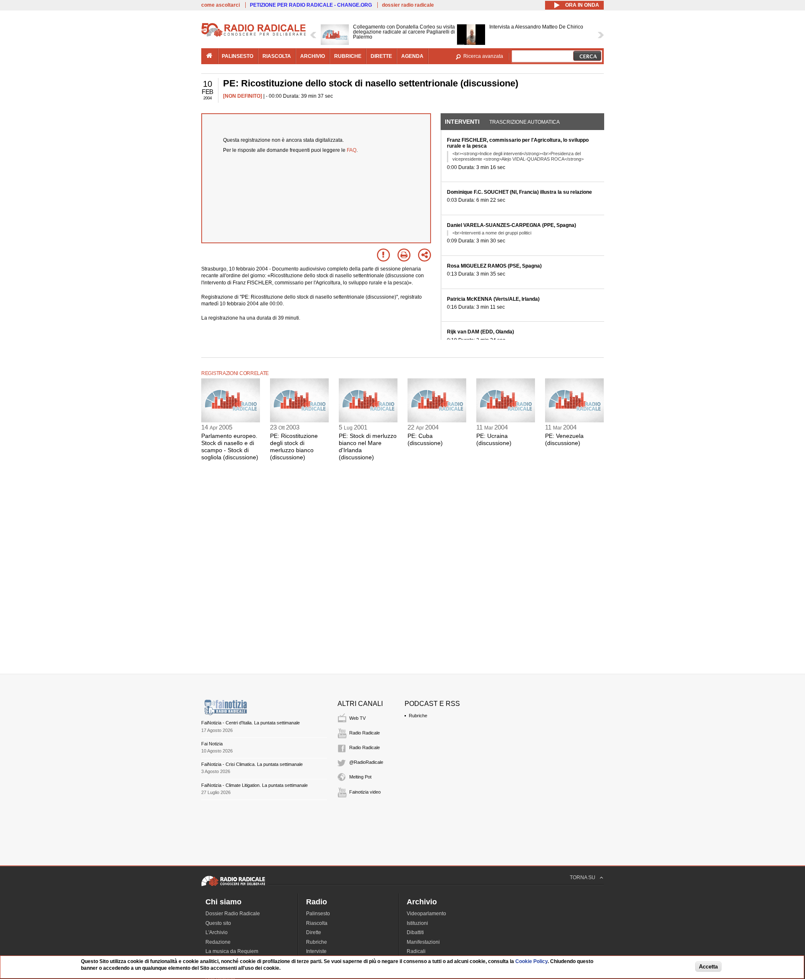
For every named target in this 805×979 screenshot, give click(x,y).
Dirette (313, 932)
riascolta (276, 56)
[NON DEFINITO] (242, 96)
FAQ (351, 150)
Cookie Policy (531, 961)
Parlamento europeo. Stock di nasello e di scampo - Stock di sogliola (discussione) (229, 446)
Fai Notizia (212, 743)
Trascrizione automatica (524, 122)
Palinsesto (318, 914)
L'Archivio (216, 932)
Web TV (357, 718)
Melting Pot (360, 776)
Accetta (708, 967)
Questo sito (218, 923)
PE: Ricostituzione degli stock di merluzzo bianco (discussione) (294, 446)
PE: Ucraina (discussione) (494, 439)
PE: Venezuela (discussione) (564, 439)
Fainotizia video (365, 791)
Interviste (316, 951)
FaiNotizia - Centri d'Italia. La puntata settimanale (250, 722)
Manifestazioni (423, 942)
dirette (381, 56)
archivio (312, 56)
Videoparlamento (426, 914)
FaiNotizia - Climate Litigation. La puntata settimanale (254, 785)
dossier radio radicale (408, 5)
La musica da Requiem (231, 951)
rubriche (347, 56)
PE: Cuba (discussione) (425, 439)
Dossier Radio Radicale (232, 914)
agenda (412, 56)
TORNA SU (582, 877)
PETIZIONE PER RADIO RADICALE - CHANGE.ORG (311, 5)
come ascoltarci (220, 5)
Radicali (416, 951)
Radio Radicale (364, 732)
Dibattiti (415, 932)
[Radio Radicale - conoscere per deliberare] (233, 886)
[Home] (253, 35)
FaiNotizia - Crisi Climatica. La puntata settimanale (252, 764)
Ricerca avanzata (483, 56)
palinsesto (237, 56)
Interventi (462, 121)
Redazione (218, 942)
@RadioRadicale (366, 762)
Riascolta (316, 923)
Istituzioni (417, 923)
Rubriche (418, 715)
